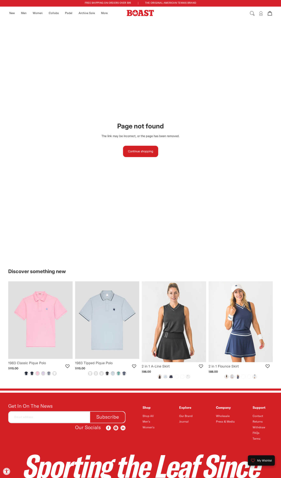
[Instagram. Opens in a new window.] (115, 427)
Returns (258, 421)
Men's (146, 421)
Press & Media (225, 421)
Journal (184, 421)
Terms (256, 438)
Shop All (148, 416)
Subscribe (107, 417)
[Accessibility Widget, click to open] (6, 471)
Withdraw (259, 427)
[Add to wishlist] (67, 366)
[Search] (252, 13)
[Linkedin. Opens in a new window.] (123, 427)
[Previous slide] (14, 320)
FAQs (256, 433)
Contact (258, 416)
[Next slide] (66, 320)
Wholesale (223, 416)
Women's (148, 427)
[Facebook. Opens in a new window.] (108, 427)
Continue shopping (140, 151)
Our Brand (186, 416)
